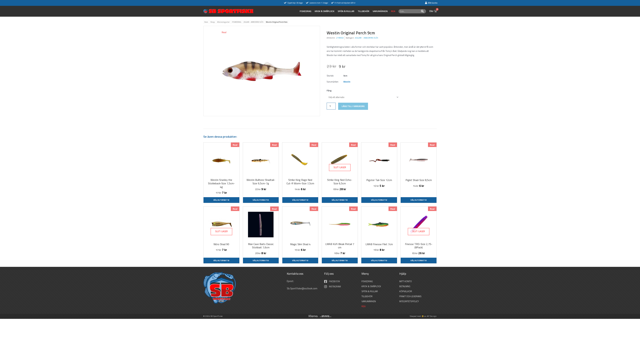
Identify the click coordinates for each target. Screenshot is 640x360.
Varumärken (380, 11)
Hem (206, 22)
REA (393, 11)
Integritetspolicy (409, 301)
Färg (329, 90)
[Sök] (422, 11)
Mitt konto (405, 281)
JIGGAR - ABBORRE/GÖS (254, 22)
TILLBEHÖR (363, 11)
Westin (346, 81)
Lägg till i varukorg (353, 106)
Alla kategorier (223, 22)
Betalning (404, 286)
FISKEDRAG (305, 11)
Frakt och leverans (410, 296)
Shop (212, 22)
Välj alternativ (221, 200)
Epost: (290, 281)
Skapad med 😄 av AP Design (423, 316)
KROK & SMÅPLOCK (324, 11)
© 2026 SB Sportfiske (213, 316)
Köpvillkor (405, 291)
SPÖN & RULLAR (346, 11)
